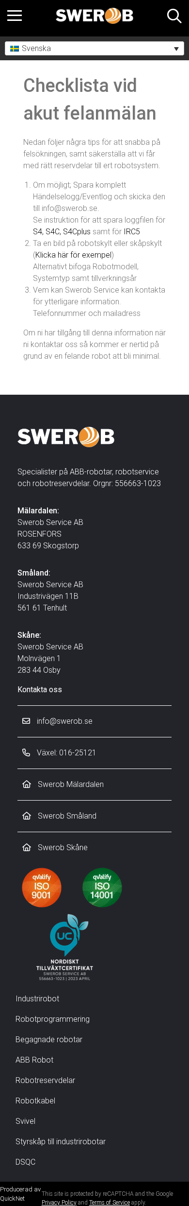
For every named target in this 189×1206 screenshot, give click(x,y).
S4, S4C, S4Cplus (62, 231)
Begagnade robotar (49, 1039)
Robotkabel (35, 1100)
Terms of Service (109, 1202)
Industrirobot (37, 998)
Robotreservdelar (45, 1080)
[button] (94, 48)
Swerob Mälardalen (70, 784)
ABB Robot (34, 1060)
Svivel (25, 1121)
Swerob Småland (66, 816)
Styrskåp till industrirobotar (61, 1141)
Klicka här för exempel (73, 255)
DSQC (25, 1162)
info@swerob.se (64, 721)
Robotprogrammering (53, 1019)
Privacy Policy (59, 1202)
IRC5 (132, 231)
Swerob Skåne (62, 847)
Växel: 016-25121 (65, 752)
